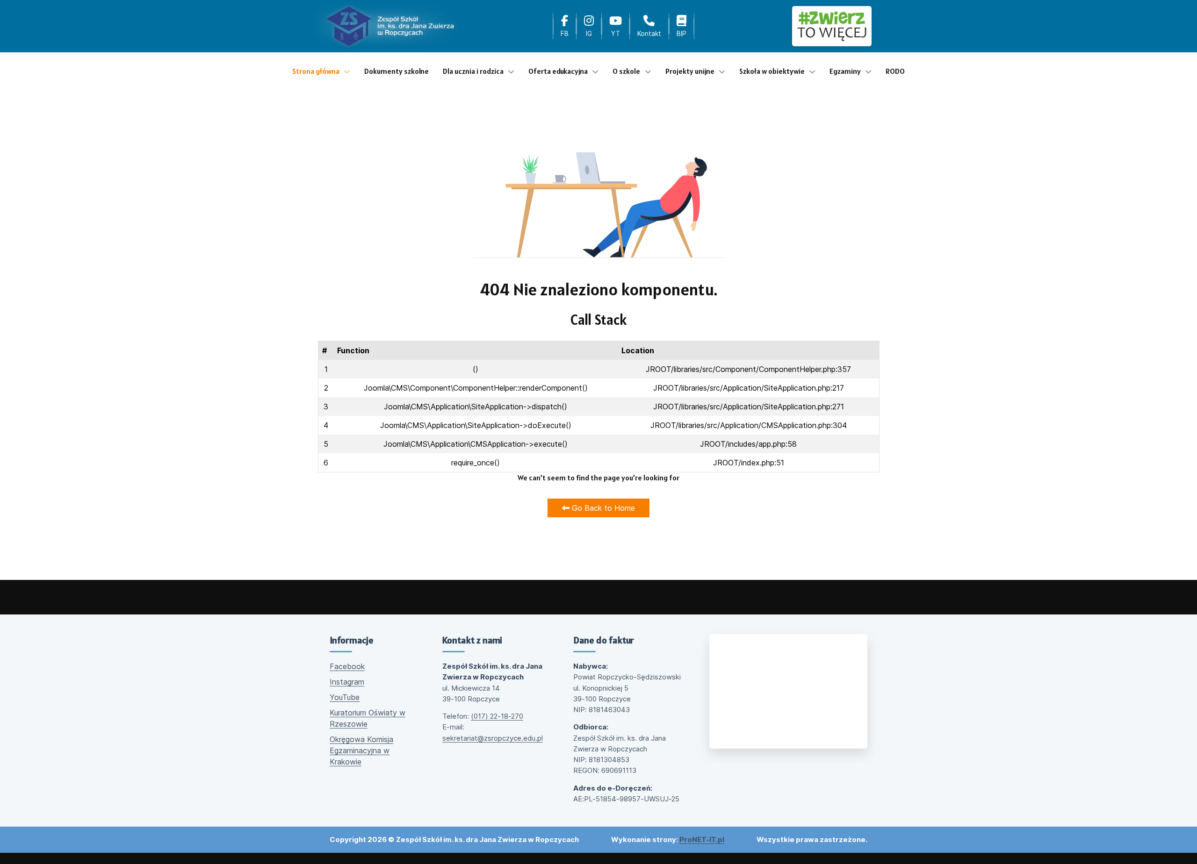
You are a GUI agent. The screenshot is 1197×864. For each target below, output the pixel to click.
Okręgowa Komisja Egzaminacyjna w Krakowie (361, 750)
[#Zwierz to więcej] (832, 26)
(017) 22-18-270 (497, 716)
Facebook (347, 666)
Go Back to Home (602, 508)
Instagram (347, 681)
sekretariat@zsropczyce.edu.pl (492, 738)
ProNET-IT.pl (701, 839)
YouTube (345, 697)
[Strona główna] (389, 26)
